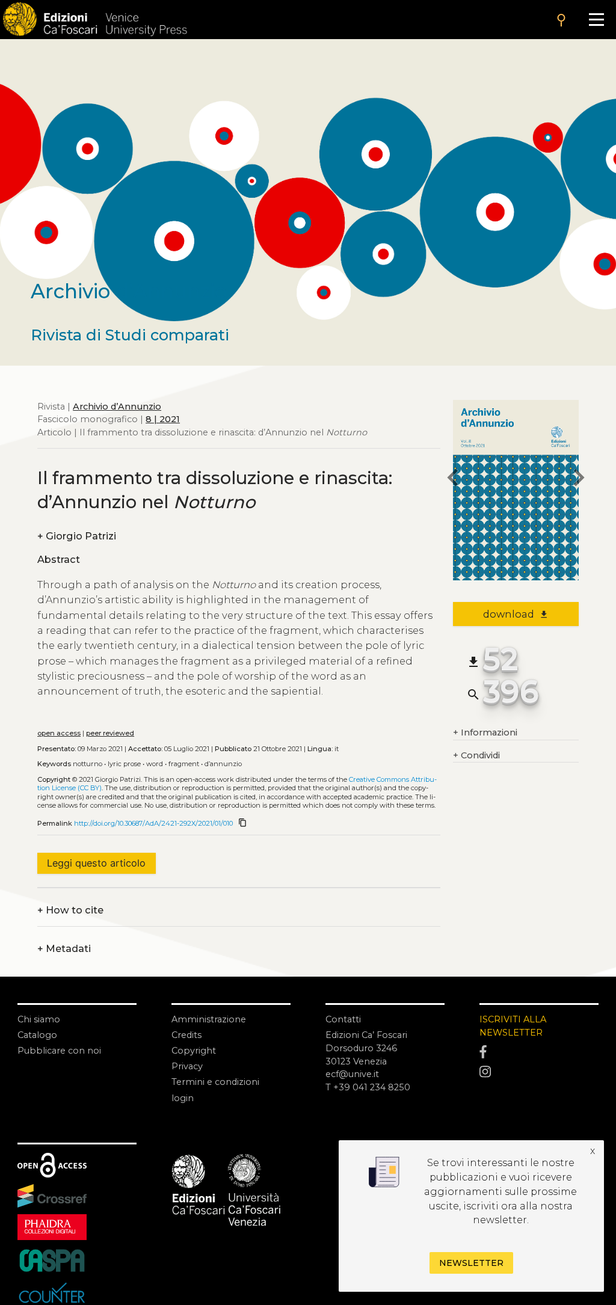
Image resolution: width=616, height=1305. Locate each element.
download (516, 614)
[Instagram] (539, 1072)
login (182, 1098)
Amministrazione (208, 1019)
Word (154, 764)
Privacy (187, 1066)
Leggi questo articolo (96, 863)
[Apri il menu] (596, 19)
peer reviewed (110, 733)
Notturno (87, 764)
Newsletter (471, 1262)
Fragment (183, 764)
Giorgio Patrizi (76, 536)
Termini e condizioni (215, 1081)
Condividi (476, 755)
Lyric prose (124, 764)
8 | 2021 (163, 419)
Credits (186, 1035)
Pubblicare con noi (59, 1050)
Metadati (64, 949)
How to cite (70, 910)
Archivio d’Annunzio (117, 406)
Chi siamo (38, 1019)
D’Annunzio (223, 764)
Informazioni (485, 732)
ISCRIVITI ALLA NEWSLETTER (512, 1026)
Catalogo (37, 1035)
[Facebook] (539, 1052)
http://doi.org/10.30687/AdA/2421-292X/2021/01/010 (153, 823)
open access (59, 733)
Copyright (193, 1050)
